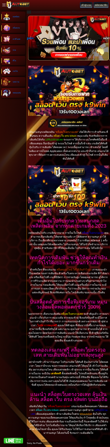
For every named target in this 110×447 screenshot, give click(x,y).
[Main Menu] (4, 5)
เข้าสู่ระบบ (86, 5)
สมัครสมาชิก (101, 5)
